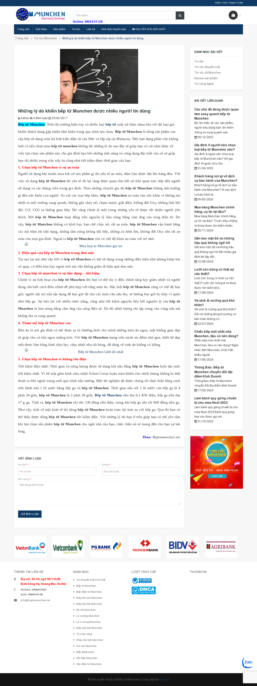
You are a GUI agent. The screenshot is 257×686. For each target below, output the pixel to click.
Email (106, 464)
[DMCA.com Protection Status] (144, 590)
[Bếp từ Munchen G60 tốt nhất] (99, 351)
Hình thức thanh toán (113, 29)
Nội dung (24, 479)
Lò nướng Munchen (88, 615)
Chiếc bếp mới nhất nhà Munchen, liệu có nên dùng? (216, 333)
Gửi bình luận (30, 514)
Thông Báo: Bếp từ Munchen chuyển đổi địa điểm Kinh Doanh (213, 372)
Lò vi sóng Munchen (88, 621)
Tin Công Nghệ (204, 83)
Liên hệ (91, 29)
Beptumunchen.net (166, 437)
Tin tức (76, 29)
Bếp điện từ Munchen (89, 591)
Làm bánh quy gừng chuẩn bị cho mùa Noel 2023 (215, 400)
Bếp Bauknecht (85, 652)
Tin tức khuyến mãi (207, 67)
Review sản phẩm (206, 78)
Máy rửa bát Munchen (89, 603)
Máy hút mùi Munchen (89, 597)
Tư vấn (199, 61)
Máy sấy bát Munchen (89, 627)
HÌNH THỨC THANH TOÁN (229, 3)
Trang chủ (23, 29)
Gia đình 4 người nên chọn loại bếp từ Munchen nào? (215, 147)
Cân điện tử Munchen (89, 664)
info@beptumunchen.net (35, 600)
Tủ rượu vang (84, 633)
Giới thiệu (41, 29)
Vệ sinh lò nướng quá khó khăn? (214, 302)
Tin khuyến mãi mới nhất (91, 579)
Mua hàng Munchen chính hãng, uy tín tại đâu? (214, 209)
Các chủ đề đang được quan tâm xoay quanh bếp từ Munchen (216, 114)
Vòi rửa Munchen (86, 645)
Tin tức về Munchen (207, 72)
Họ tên (23, 464)
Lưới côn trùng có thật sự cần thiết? (214, 271)
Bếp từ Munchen (86, 585)
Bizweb (164, 679)
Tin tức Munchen (45, 38)
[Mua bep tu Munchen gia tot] (99, 246)
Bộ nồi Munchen (86, 609)
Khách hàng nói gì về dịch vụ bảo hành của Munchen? (216, 178)
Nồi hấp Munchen (86, 658)
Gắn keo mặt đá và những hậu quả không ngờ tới (214, 240)
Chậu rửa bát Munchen (89, 639)
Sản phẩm (59, 29)
